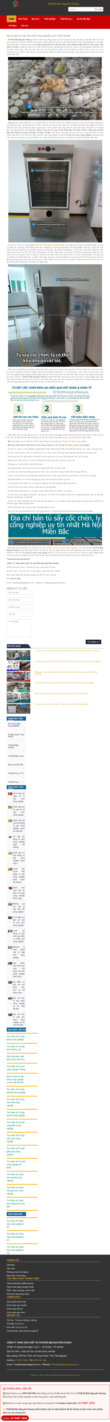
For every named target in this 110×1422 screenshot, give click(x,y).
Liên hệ (24, 25)
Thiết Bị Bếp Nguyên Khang (48, 245)
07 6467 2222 (21, 1360)
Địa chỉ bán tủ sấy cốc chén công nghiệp (59, 547)
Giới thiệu (11, 1264)
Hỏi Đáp (12, 25)
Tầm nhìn (11, 1268)
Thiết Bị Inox (66, 18)
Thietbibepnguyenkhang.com (65, 1364)
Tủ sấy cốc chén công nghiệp (74, 441)
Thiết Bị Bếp (49, 18)
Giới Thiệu (23, 18)
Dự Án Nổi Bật (83, 18)
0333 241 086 (40, 1360)
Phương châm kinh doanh (18, 1271)
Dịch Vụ (35, 18)
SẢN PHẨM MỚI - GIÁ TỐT (15, 1215)
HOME (11, 18)
